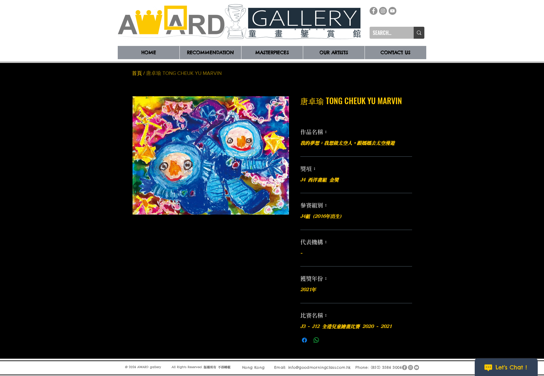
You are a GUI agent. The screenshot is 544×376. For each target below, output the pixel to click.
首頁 (137, 73)
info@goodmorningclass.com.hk (319, 367)
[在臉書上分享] (304, 340)
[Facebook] (373, 11)
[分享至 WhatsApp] (316, 340)
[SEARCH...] (419, 33)
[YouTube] (392, 11)
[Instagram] (383, 11)
